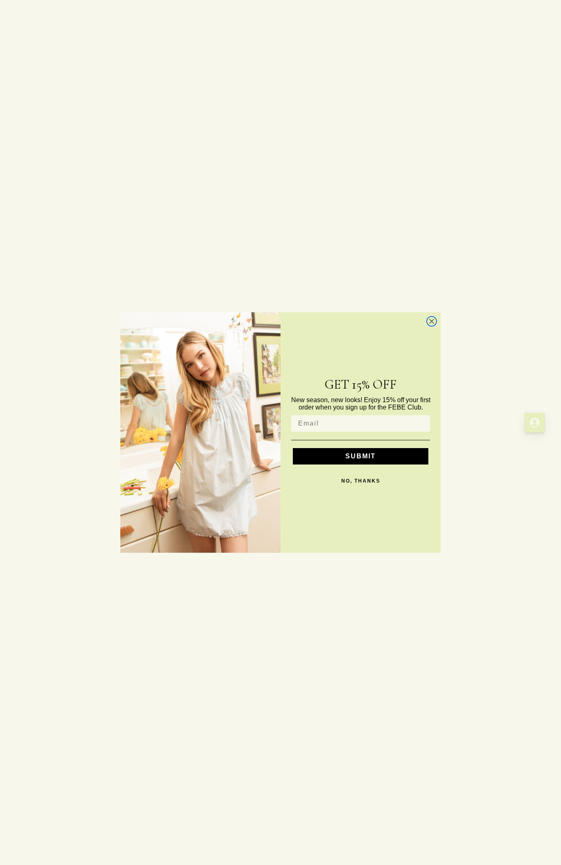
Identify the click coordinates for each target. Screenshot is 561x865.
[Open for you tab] (535, 422)
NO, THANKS (360, 481)
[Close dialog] (432, 321)
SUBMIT (360, 456)
